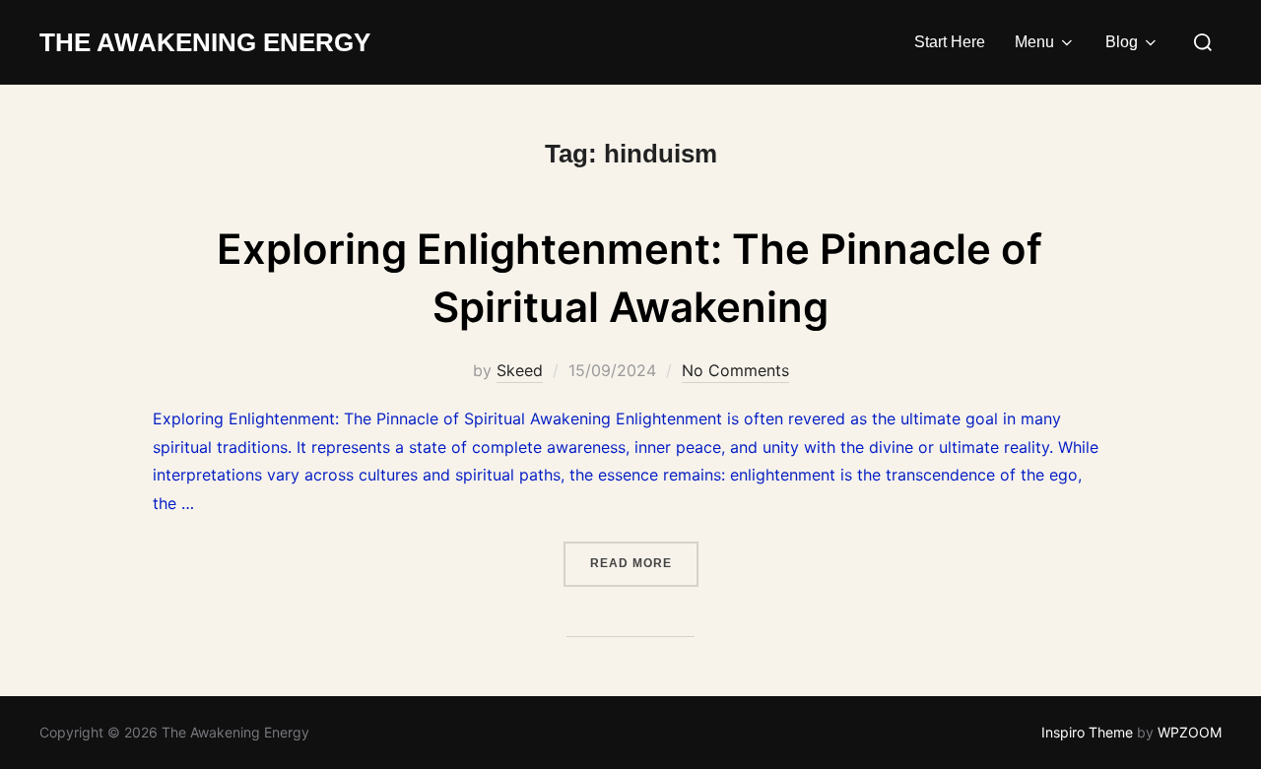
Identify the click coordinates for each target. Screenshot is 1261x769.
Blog (1121, 41)
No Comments (735, 370)
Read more (644, 562)
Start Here (949, 41)
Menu (1034, 41)
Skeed (520, 370)
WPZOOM (1190, 732)
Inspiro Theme (1087, 732)
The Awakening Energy (204, 42)
